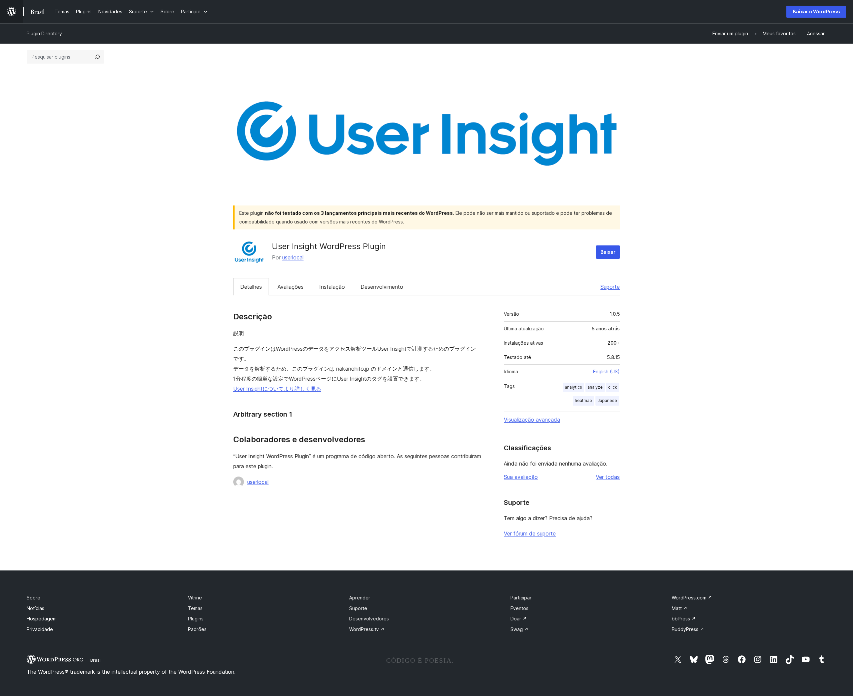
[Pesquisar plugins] (97, 57)
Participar (520, 597)
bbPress (684, 618)
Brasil (96, 660)
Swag (519, 629)
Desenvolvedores (369, 618)
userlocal (293, 257)
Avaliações (291, 286)
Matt (679, 608)
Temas (195, 608)
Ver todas (608, 477)
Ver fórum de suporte (530, 533)
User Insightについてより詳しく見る (277, 388)
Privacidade (40, 629)
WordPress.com (692, 597)
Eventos (519, 608)
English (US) (606, 371)
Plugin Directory (44, 33)
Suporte (610, 286)
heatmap (583, 400)
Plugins (196, 618)
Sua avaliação (521, 477)
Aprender (359, 597)
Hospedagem (42, 618)
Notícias (35, 608)
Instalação (332, 286)
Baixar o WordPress (816, 11)
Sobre (33, 597)
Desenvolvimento (382, 286)
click (612, 387)
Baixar (607, 252)
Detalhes (251, 286)
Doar (518, 618)
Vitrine (195, 597)
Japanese (607, 400)
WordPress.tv (367, 629)
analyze (595, 387)
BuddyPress (688, 629)
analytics (573, 387)
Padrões (197, 629)
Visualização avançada (532, 419)
